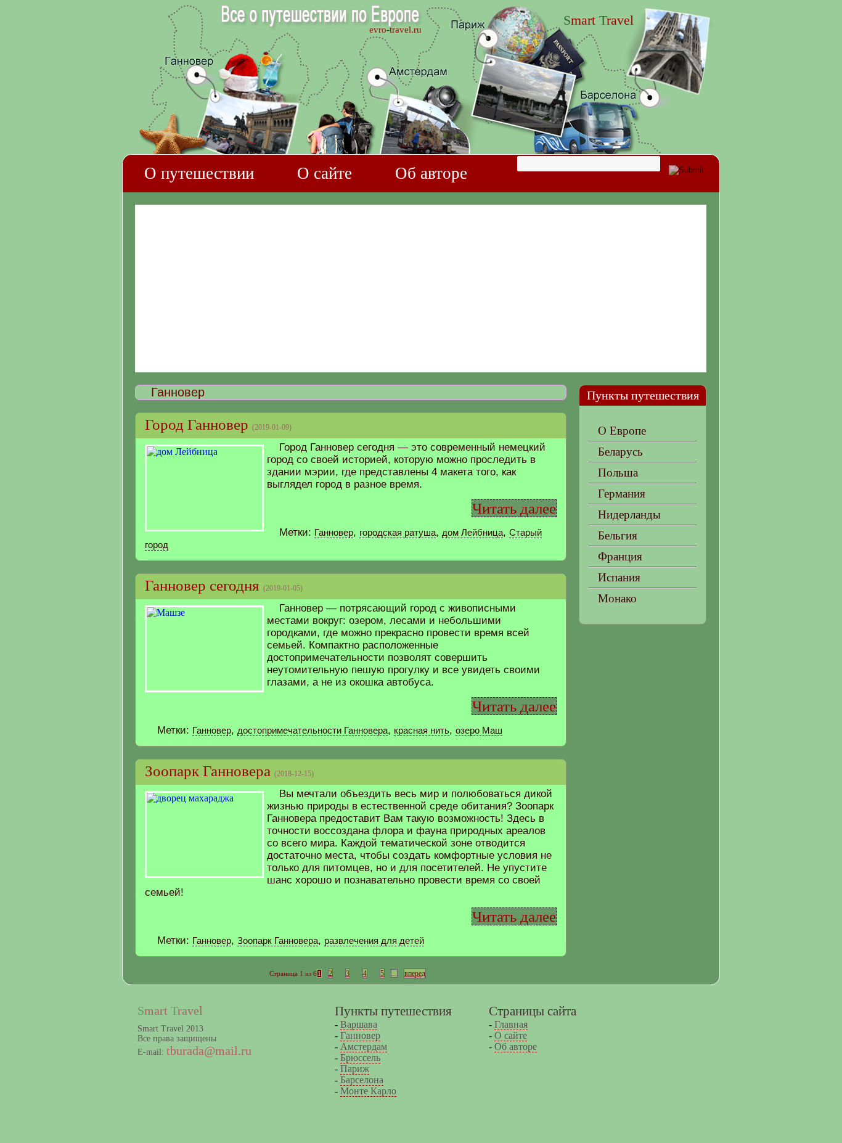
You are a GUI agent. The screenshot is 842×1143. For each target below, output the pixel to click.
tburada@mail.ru (208, 1050)
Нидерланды (629, 514)
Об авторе (431, 173)
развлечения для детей (374, 940)
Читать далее (514, 508)
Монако (617, 598)
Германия (621, 493)
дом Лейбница (472, 532)
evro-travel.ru (395, 30)
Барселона (361, 1080)
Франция (620, 556)
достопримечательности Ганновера (312, 730)
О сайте (324, 173)
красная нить (421, 730)
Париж (354, 1068)
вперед (414, 973)
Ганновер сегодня (202, 585)
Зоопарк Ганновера (208, 771)
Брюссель (360, 1057)
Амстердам (363, 1046)
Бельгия (617, 535)
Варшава (358, 1024)
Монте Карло (368, 1091)
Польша (618, 472)
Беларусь (620, 451)
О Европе (622, 430)
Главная (511, 1024)
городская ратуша (397, 532)
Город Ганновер (196, 424)
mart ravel (598, 20)
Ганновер (333, 532)
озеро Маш (479, 730)
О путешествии (199, 173)
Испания (619, 577)
